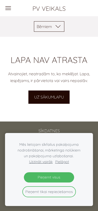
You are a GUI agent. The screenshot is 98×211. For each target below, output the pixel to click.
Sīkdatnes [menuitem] (49, 130)
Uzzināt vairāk (41, 162)
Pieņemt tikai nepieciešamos (49, 192)
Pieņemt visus (49, 177)
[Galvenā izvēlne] (8, 8)
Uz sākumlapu (49, 97)
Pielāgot (62, 162)
